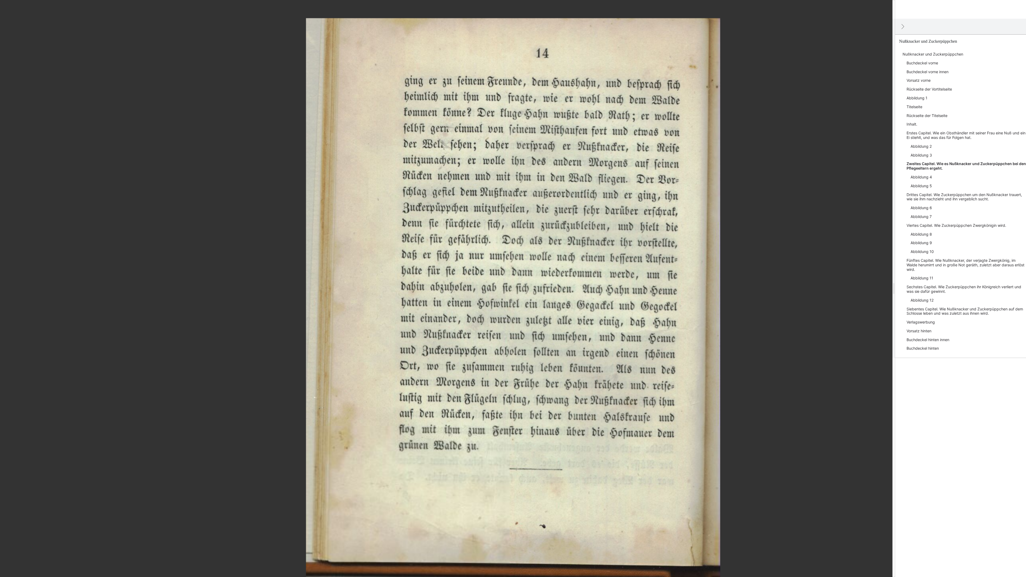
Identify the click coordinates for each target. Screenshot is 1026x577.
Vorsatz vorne (919, 80)
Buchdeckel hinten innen (928, 339)
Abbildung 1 (917, 98)
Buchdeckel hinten (923, 348)
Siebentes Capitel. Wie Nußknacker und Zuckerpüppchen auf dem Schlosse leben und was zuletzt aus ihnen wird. (965, 311)
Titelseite (914, 106)
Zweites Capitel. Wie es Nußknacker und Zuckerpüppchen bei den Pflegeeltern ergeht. (966, 165)
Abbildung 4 (921, 177)
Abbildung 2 (921, 146)
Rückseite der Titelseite (927, 115)
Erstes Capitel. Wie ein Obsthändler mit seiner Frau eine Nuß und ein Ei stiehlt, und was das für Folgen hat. (966, 135)
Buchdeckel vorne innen (928, 71)
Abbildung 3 (921, 155)
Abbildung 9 (921, 242)
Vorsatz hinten (919, 331)
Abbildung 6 (921, 207)
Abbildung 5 (921, 186)
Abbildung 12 (922, 300)
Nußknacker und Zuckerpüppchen (933, 54)
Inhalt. (912, 124)
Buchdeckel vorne (922, 63)
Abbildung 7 (921, 216)
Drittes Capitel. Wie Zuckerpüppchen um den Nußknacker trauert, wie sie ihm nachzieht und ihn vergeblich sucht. (964, 196)
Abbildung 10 (922, 251)
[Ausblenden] (903, 26)
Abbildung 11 (922, 278)
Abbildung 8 (921, 234)
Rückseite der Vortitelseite (929, 89)
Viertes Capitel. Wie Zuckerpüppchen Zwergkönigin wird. (956, 225)
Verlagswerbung (921, 322)
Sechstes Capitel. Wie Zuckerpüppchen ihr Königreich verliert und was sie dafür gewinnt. (964, 289)
